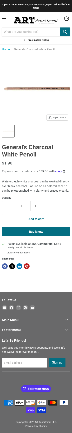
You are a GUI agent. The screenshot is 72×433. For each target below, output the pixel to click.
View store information (18, 252)
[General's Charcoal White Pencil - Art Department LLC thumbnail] (8, 131)
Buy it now (36, 232)
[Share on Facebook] (5, 266)
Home (6, 49)
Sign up (57, 362)
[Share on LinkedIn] (19, 266)
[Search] (65, 31)
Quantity (6, 197)
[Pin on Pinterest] (27, 266)
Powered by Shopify (36, 426)
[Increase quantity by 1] (35, 206)
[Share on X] (12, 266)
